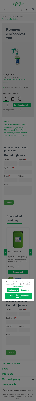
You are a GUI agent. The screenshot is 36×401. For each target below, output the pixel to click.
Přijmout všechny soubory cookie (19, 296)
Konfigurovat (13, 290)
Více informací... (18, 286)
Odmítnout (25, 290)
